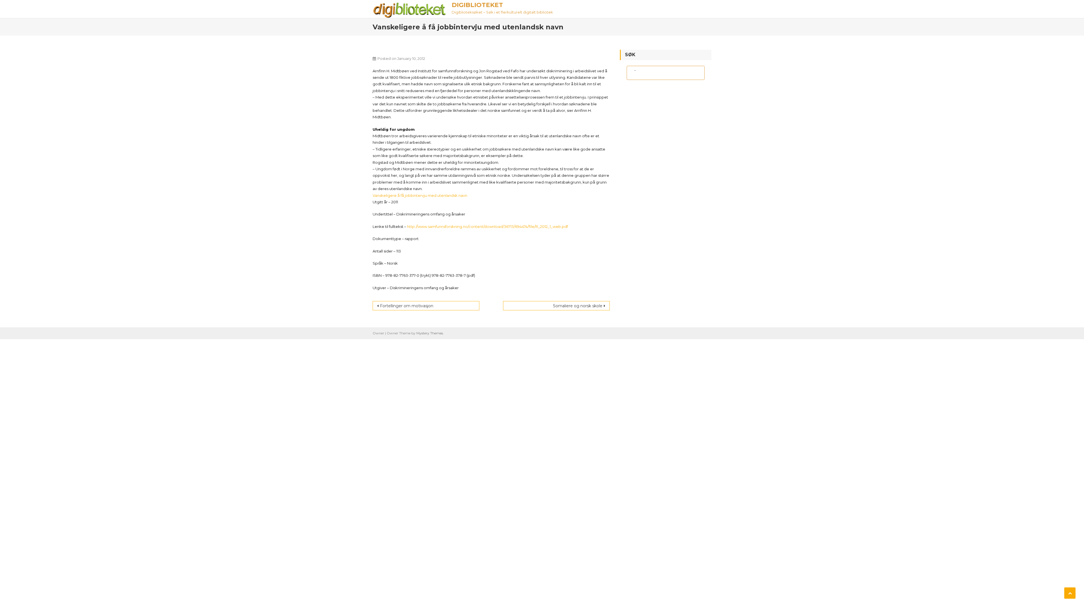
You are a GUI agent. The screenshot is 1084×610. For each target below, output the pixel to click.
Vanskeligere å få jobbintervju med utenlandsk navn (420, 195)
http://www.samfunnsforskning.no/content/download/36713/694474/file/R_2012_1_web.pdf (487, 226)
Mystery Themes (429, 333)
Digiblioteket (477, 5)
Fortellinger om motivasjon (406, 305)
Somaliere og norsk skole (577, 305)
